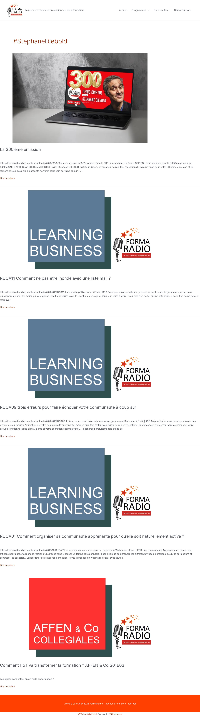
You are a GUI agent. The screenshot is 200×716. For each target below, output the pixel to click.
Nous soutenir (161, 10)
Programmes (139, 10)
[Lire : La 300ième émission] (80, 98)
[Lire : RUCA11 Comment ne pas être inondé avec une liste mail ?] (79, 229)
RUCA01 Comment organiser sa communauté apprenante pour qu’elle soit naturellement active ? (92, 536)
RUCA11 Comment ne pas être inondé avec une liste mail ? (55, 278)
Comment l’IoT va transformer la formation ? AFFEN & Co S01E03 (62, 665)
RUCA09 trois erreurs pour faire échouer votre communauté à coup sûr (68, 407)
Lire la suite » (7, 178)
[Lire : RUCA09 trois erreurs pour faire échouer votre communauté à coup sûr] (79, 358)
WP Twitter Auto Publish (88, 714)
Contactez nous (182, 10)
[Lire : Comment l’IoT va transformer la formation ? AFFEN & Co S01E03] (79, 616)
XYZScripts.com (115, 714)
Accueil (123, 10)
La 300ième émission (20, 149)
